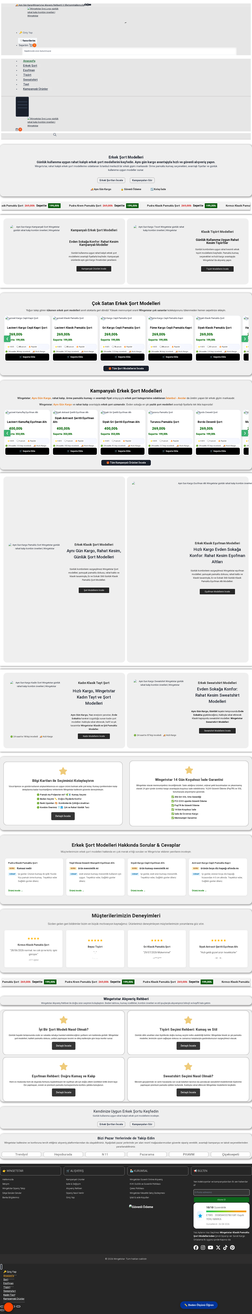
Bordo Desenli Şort (210, 422)
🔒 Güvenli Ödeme (131, 189)
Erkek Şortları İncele (111, 180)
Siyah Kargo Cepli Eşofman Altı (86, 863)
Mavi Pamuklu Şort (202, 863)
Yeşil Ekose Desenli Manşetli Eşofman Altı (30, 863)
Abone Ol (221, 1200)
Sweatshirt (30, 79)
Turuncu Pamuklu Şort (164, 422)
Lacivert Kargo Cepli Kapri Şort (27, 327)
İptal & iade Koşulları (139, 1197)
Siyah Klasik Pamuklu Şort (215, 327)
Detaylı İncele (63, 816)
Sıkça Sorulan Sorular (11, 1193)
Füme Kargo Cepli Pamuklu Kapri (171, 327)
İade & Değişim (73, 1184)
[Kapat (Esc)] (18, 1306)
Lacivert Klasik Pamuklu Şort (73, 327)
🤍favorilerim (27, 40)
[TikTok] (225, 1248)
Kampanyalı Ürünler (35, 89)
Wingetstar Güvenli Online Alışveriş (146, 1179)
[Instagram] (203, 1248)
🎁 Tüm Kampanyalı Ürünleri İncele (126, 462)
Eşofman (29, 70)
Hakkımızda (8, 1179)
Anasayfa (29, 61)
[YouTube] (210, 1248)
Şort (5, 1279)
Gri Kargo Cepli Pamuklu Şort (121, 327)
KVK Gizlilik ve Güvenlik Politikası (145, 1184)
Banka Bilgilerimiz (10, 1197)
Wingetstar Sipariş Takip (13, 1188)
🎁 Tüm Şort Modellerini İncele (126, 368)
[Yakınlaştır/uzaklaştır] (2, 1306)
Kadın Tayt (9, 1295)
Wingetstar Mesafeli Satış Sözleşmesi (147, 1193)
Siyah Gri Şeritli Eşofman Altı (121, 422)
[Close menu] (1, 1267)
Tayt (26, 84)
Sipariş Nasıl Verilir (75, 1193)
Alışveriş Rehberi (74, 1188)
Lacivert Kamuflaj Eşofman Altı (27, 422)
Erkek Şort (30, 65)
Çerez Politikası (137, 1188)
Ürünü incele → (15, 891)
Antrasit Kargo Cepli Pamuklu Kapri (150, 863)
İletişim (5, 1184)
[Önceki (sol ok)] (2, 1310)
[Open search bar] (55, 134)
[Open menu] (22, 107)
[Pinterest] (232, 1248)
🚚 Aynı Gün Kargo (101, 189)
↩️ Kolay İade (158, 189)
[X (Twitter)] (218, 1248)
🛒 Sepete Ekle (27, 357)
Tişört (27, 75)
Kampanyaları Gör (142, 180)
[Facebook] (196, 1248)
